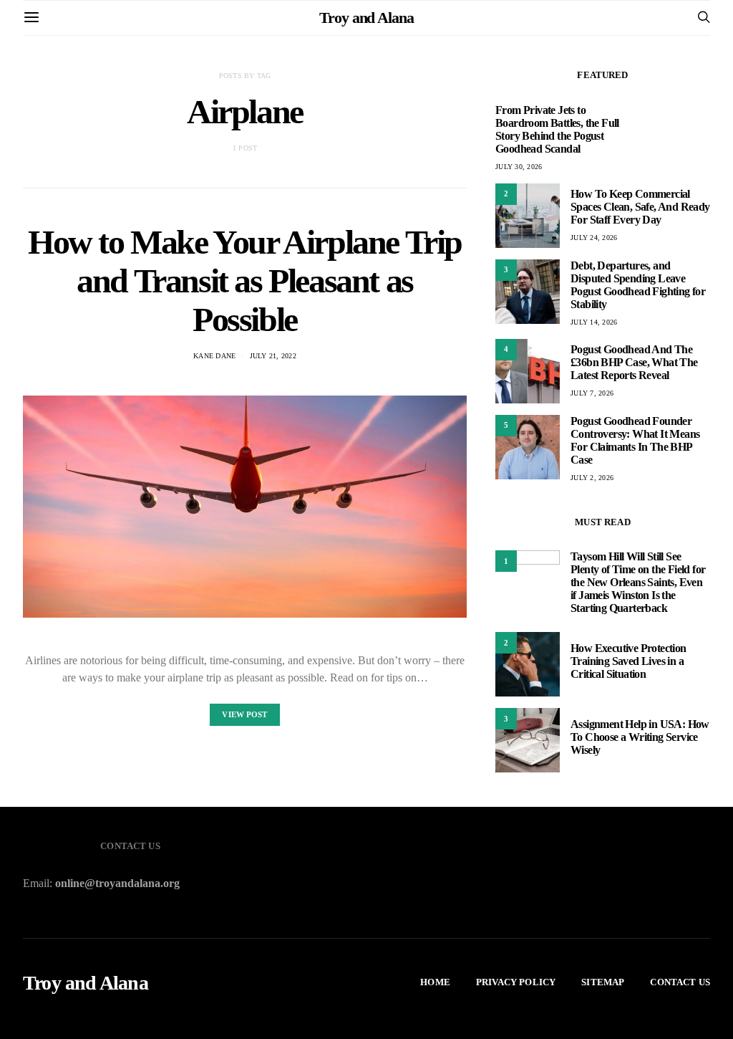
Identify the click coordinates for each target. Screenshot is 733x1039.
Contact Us (680, 982)
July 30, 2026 (518, 167)
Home (435, 982)
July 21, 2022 (273, 356)
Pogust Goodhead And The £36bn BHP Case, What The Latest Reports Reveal (634, 362)
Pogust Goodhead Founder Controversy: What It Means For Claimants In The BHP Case (635, 440)
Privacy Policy (515, 982)
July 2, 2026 (592, 478)
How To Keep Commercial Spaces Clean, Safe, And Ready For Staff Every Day (640, 207)
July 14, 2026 (594, 322)
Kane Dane (214, 356)
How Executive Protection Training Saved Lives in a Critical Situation (628, 661)
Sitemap (602, 982)
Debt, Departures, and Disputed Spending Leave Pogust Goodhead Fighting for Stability (638, 284)
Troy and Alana (366, 18)
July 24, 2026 (594, 237)
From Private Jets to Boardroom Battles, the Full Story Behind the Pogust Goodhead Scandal (557, 129)
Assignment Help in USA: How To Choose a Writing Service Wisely (640, 737)
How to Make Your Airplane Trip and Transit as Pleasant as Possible (245, 280)
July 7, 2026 (592, 393)
